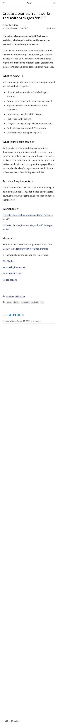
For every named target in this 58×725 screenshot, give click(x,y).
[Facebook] (15, 315)
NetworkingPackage (12, 273)
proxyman (25, 302)
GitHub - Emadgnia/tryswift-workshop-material (25, 248)
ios (42, 302)
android (35, 302)
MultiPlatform (20, 296)
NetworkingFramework (14, 267)
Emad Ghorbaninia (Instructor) (16, 28)
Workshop (10, 296)
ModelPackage (10, 279)
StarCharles (8, 261)
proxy (9, 302)
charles (16, 302)
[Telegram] (19, 315)
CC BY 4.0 (27, 321)
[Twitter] (10, 315)
